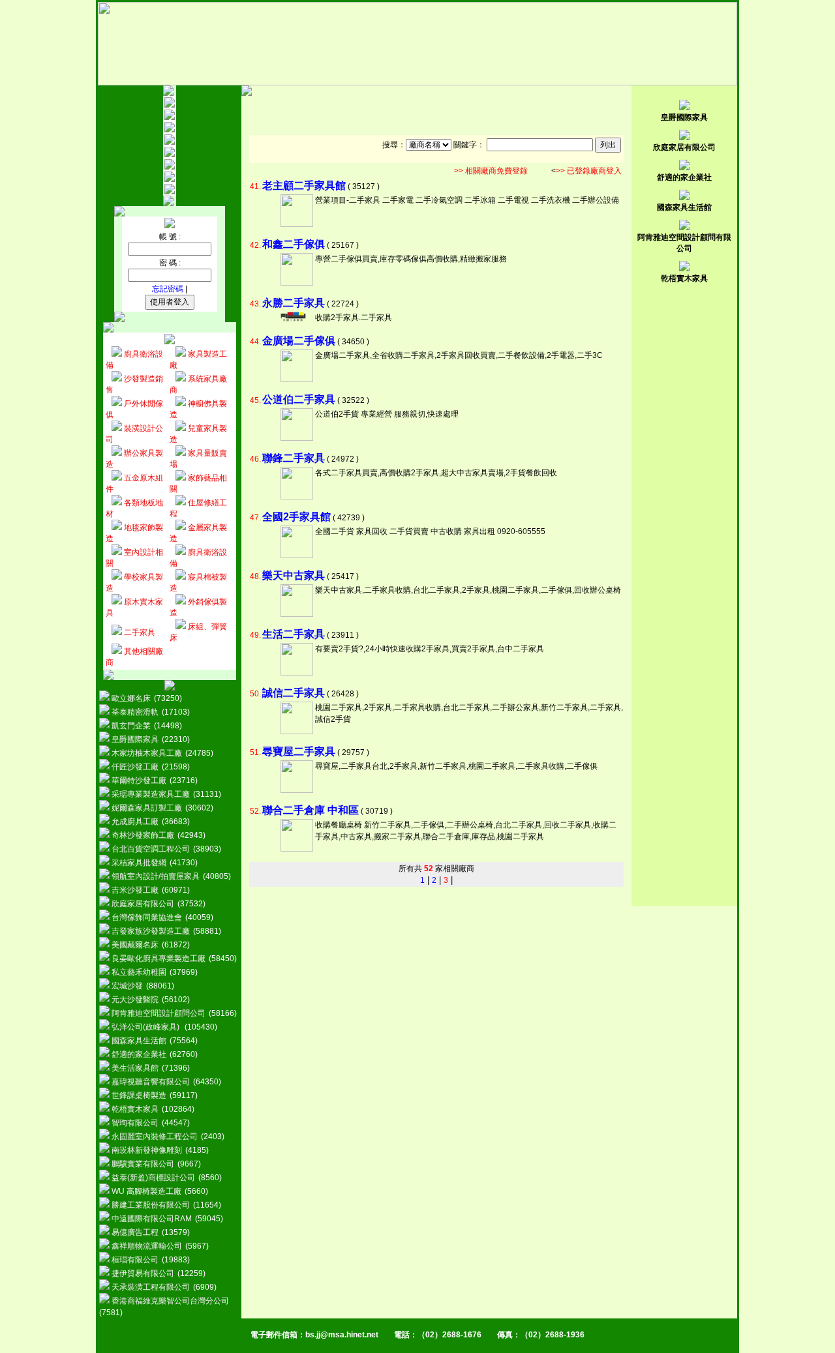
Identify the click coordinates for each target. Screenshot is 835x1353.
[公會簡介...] (169, 117)
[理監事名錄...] (169, 129)
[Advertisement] (436, 115)
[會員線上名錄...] (169, 142)
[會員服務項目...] (169, 154)
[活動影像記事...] (169, 179)
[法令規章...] (169, 166)
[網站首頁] (169, 105)
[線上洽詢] (169, 191)
